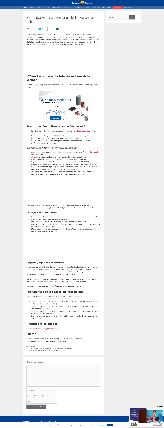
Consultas (117, 8)
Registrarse (59, 136)
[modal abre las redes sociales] (57, 29)
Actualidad (106, 8)
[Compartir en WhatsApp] (50, 29)
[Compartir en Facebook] (30, 29)
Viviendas (67, 8)
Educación (56, 8)
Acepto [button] (110, 425)
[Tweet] (41, 29)
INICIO (26, 8)
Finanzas (96, 8)
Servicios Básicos (35, 8)
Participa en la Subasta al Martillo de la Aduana (43, 350)
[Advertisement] (63, 61)
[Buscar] (132, 17)
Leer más (102, 425)
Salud (47, 8)
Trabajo (86, 8)
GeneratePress (54, 422)
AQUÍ (53, 286)
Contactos (127, 8)
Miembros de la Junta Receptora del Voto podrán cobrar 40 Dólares (50, 348)
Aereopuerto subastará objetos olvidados (42, 328)
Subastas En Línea (84, 131)
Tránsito (77, 8)
